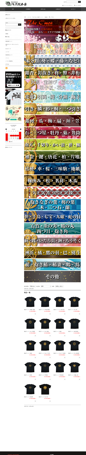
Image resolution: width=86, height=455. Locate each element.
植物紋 (46, 17)
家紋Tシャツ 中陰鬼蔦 (58, 375)
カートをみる (78, 5)
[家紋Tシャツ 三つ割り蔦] (60, 302)
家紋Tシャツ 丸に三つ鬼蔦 (59, 353)
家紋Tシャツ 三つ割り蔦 (59, 309)
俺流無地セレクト (9, 54)
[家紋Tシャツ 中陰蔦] (45, 367)
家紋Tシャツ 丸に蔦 (72, 309)
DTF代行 (7, 64)
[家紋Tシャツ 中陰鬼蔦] (60, 367)
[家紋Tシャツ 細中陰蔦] (74, 324)
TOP (13, 9)
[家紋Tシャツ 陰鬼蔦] (30, 389)
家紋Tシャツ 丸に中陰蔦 (29, 331)
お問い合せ (43, 9)
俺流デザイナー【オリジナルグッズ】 (12, 45)
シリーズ (29, 17)
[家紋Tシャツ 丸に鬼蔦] (45, 324)
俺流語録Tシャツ (9, 41)
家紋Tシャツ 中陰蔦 (43, 375)
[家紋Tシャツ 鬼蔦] (30, 345)
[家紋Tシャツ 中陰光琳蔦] (45, 302)
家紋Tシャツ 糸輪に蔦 (73, 375)
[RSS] (6, 68)
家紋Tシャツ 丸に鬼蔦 (44, 331)
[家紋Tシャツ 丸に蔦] (74, 302)
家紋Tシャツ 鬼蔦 (28, 353)
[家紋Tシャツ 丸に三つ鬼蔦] (60, 345)
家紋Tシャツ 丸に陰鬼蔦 (73, 353)
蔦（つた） (8, 36)
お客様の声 (58, 9)
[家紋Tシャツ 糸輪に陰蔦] (30, 302)
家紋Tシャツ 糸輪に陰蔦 (29, 309)
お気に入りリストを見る (10, 18)
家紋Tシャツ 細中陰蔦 (73, 331)
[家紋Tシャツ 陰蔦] (30, 367)
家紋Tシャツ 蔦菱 (57, 331)
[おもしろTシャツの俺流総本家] (16, 3)
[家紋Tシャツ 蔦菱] (60, 324)
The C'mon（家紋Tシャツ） (37, 17)
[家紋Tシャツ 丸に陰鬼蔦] (74, 345)
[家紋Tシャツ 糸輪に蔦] (74, 367)
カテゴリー (73, 9)
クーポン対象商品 (9, 61)
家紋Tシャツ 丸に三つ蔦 (44, 353)
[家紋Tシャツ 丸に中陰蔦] (30, 324)
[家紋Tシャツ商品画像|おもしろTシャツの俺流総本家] (45, 389)
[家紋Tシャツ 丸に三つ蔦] (45, 345)
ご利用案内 (28, 9)
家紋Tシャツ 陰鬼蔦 (28, 396)
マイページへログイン (68, 5)
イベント (7, 57)
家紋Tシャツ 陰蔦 (28, 375)
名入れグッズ (8, 48)
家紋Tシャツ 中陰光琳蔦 (44, 309)
